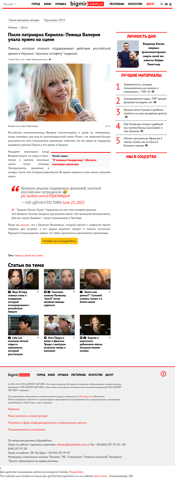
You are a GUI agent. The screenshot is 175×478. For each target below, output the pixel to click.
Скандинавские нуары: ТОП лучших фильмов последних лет (145, 100)
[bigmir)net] (79, 4)
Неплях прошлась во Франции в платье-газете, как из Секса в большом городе (143, 142)
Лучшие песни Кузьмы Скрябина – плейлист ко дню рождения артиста (145, 111)
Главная (12, 27)
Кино (47, 4)
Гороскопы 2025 (55, 20)
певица (19, 255)
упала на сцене (33, 255)
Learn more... (101, 476)
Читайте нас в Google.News (59, 241)
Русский (8, 4)
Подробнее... (77, 472)
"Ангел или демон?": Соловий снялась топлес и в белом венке (91, 297)
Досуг (150, 4)
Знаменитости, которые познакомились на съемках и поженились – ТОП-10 (141, 88)
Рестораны (117, 4)
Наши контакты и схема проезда (27, 416)
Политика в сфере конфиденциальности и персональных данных (47, 422)
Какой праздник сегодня (24, 20)
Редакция (13, 409)
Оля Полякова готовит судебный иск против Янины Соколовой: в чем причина (143, 127)
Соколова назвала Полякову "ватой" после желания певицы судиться (55, 298)
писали (25, 224)
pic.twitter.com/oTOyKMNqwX (45, 195)
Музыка (60, 4)
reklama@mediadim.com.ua (73, 444)
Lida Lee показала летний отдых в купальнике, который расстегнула (18, 346)
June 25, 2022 (73, 202)
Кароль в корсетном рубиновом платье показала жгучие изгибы (91, 344)
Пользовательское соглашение (26, 429)
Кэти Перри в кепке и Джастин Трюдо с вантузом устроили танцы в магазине (55, 344)
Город (36, 4)
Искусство (135, 4)
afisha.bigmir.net (86, 396)
